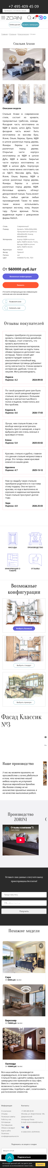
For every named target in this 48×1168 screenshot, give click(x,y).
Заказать (20, 285)
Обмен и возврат (8, 1128)
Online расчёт (14, 24)
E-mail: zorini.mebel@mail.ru (32, 1122)
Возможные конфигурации (21, 276)
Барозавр (10, 1020)
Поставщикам (6, 1125)
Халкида (10, 1063)
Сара (8, 977)
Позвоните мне (15, 301)
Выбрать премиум (24, 702)
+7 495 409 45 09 (24, 6)
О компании (6, 1111)
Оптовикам (5, 1122)
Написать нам (14, 308)
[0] (34, 18)
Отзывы (4, 1114)
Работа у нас (6, 1119)
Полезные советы (8, 1116)
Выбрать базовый (24, 628)
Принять (40, 1164)
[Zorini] (14, 18)
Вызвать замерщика (30, 24)
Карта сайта (6, 1130)
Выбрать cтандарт (24, 665)
